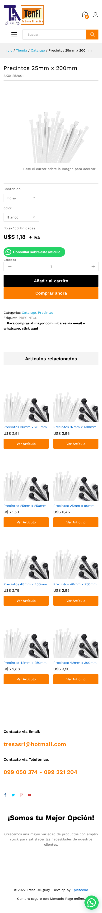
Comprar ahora (51, 293)
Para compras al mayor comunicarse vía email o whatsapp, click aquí (44, 325)
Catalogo (29, 312)
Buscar (92, 34)
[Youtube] (29, 795)
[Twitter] (13, 795)
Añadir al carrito (51, 280)
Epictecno (80, 890)
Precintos (45, 312)
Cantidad (10, 259)
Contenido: (12, 189)
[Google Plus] (21, 795)
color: (8, 208)
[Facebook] (5, 795)
